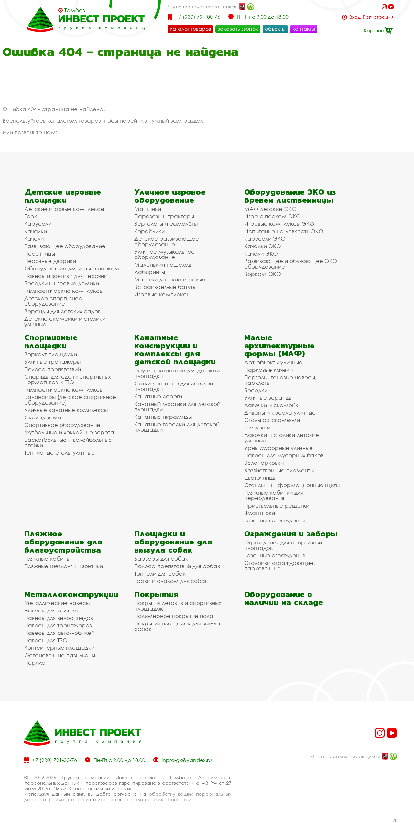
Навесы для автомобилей (59, 632)
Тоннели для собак (160, 573)
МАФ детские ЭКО (270, 208)
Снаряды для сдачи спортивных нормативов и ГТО (67, 379)
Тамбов (74, 10)
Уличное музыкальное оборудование (164, 254)
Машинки (147, 208)
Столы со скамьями (272, 420)
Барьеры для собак (161, 558)
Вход (355, 17)
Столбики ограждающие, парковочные (279, 565)
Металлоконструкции (71, 594)
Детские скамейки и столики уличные (64, 321)
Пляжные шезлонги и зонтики (63, 566)
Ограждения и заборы (291, 534)
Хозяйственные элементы (279, 470)
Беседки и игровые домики (61, 283)
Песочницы (39, 253)
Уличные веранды (268, 397)
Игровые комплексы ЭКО (279, 223)
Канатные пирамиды (163, 416)
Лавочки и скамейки (272, 405)
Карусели (37, 223)
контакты (303, 29)
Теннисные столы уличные (59, 452)
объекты (275, 29)
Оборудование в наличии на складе (283, 598)
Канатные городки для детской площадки (176, 426)
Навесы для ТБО (46, 640)
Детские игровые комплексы (64, 208)
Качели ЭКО (261, 253)
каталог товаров (190, 29)
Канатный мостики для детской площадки (177, 406)
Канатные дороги (158, 396)
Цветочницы (260, 477)
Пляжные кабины (47, 558)
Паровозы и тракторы (164, 216)
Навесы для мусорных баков (283, 455)
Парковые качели (268, 369)
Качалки (35, 231)
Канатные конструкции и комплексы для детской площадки (175, 349)
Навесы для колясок (51, 610)
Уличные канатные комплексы (66, 410)
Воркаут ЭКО (262, 274)
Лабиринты (149, 272)
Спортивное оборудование (62, 425)
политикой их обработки (161, 799)
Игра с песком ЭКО (272, 216)
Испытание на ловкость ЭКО (283, 231)
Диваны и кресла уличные (280, 412)
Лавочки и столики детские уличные (281, 437)
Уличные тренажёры (52, 361)
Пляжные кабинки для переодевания (273, 495)
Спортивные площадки (51, 341)
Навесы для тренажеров (58, 625)
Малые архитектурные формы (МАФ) (279, 345)
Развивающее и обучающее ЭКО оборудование (290, 263)
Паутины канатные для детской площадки (177, 373)
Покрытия (156, 594)
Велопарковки (264, 462)
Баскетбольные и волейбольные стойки (68, 442)
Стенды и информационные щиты (292, 485)
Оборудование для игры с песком (71, 268)
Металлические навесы (57, 603)
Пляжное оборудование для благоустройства (63, 542)
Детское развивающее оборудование (166, 241)
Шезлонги (257, 427)
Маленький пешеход (162, 264)
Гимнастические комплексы (63, 290)
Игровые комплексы (162, 294)
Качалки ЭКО (262, 246)
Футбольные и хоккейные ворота (69, 432)
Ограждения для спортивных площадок (283, 545)
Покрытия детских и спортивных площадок (177, 605)
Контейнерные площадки (59, 647)
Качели (34, 238)
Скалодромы (42, 417)
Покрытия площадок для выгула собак (177, 626)
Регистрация (378, 17)
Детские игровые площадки (62, 196)
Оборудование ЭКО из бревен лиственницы (290, 196)
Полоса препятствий (52, 369)
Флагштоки (259, 513)
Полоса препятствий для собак (177, 566)
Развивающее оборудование (64, 246)
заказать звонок (238, 29)
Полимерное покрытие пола (173, 616)
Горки (32, 216)
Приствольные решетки (276, 505)
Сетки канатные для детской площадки (173, 386)
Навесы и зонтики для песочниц (67, 276)
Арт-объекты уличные (273, 362)
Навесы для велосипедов (58, 618)
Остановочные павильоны (59, 655)
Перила (35, 662)
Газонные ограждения (274, 520)
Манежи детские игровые (169, 279)
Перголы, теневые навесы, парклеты (280, 379)
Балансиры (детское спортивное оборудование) (70, 399)
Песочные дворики (50, 261)
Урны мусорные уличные (278, 448)
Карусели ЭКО (265, 238)
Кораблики (149, 231)
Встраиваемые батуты (165, 287)
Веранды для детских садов (62, 311)
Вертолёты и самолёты (166, 223)
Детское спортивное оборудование (53, 300)
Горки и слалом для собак (171, 581)
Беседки (255, 390)
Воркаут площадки (50, 354)
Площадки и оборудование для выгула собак (173, 542)
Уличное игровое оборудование (170, 196)
